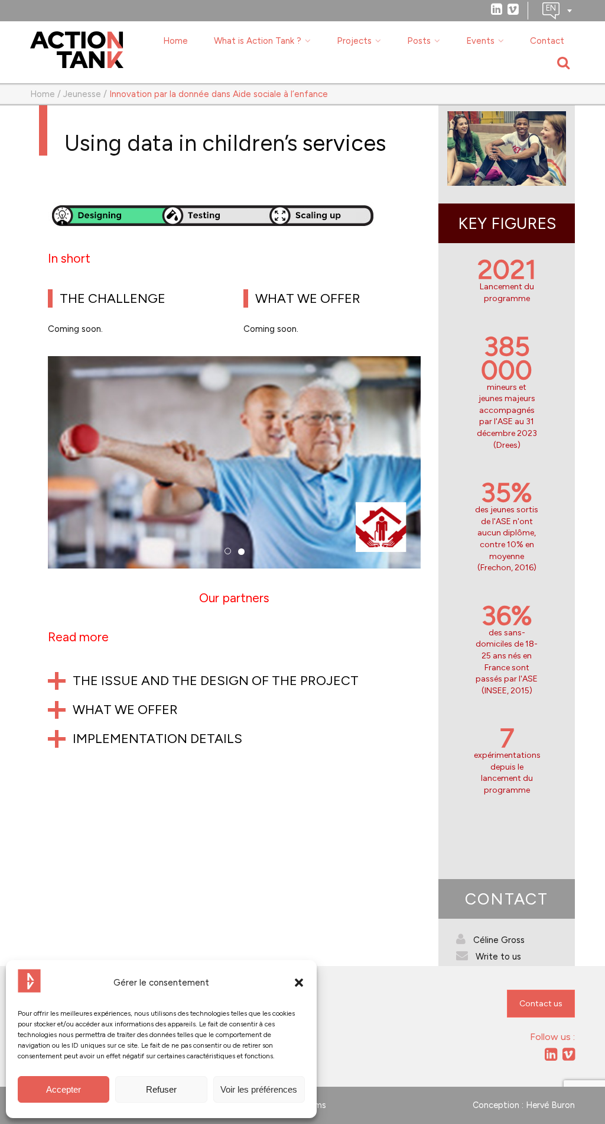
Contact (547, 40)
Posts (419, 40)
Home (175, 40)
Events (480, 40)
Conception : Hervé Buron (524, 1105)
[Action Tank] (76, 50)
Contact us (540, 1004)
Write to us (498, 956)
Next (440, 472)
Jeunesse (82, 94)
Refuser (161, 1089)
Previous (30, 472)
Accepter (63, 1089)
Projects (354, 40)
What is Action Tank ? (257, 40)
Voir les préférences (258, 1089)
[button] (299, 983)
